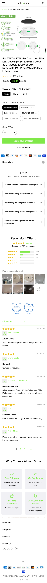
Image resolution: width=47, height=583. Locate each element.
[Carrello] (42, 3)
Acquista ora (23, 147)
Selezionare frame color (16, 89)
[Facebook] (4, 548)
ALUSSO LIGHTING (27, 576)
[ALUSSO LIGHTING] (23, 3)
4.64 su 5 (30, 243)
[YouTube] (17, 548)
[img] (8, 329)
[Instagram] (9, 548)
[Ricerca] (38, 3)
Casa (4, 10)
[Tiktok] (13, 548)
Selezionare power (13, 102)
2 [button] (20, 449)
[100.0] (16, 307)
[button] (3, 3)
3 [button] (24, 449)
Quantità (7, 127)
